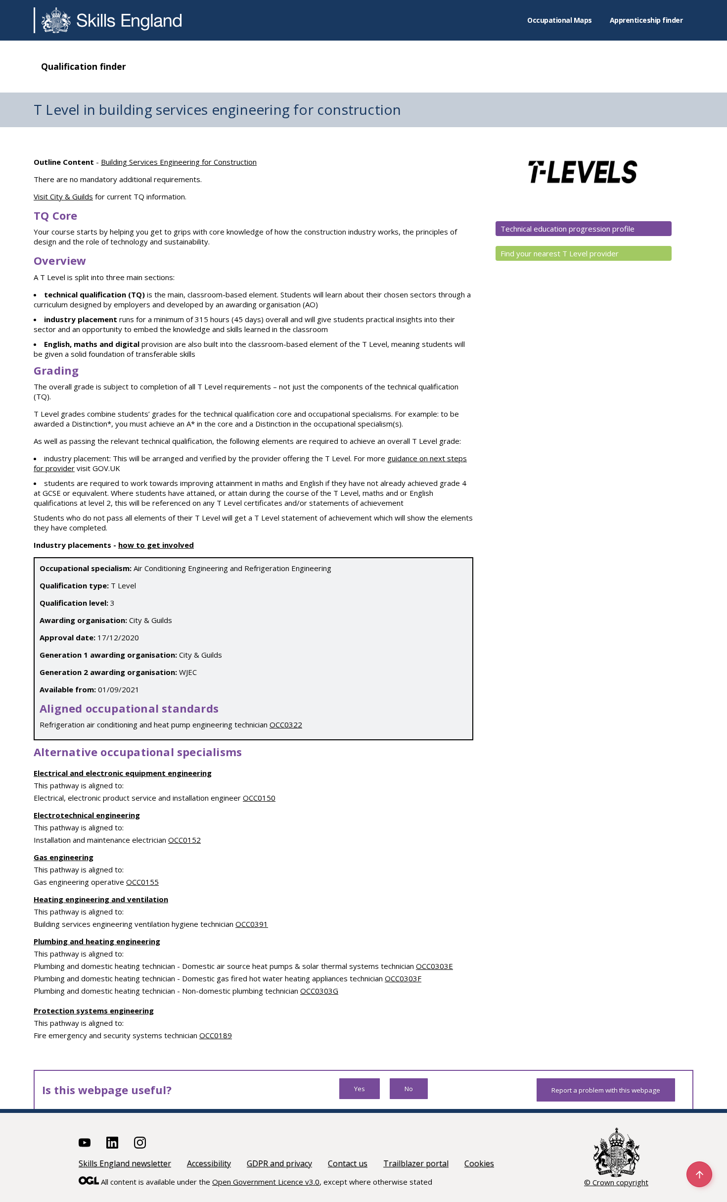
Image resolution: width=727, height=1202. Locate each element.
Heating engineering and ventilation (101, 899)
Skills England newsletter (125, 1163)
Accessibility (209, 1163)
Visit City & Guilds (63, 196)
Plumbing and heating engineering (97, 941)
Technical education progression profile (567, 229)
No (409, 1088)
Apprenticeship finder (646, 20)
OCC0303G (319, 991)
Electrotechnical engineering (87, 815)
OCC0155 (142, 882)
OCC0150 (259, 798)
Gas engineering (63, 857)
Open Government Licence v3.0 (265, 1182)
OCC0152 (184, 840)
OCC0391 (251, 924)
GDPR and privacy (279, 1163)
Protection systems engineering (94, 1010)
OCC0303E (434, 966)
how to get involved (156, 545)
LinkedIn (112, 1143)
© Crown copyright (616, 1182)
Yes (359, 1088)
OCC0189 (215, 1035)
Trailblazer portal (416, 1163)
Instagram (140, 1143)
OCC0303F (403, 978)
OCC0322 (286, 724)
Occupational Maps (559, 20)
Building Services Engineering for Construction (179, 162)
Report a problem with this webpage (605, 1090)
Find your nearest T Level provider (559, 253)
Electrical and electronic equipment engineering (123, 773)
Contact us (347, 1163)
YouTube (84, 1143)
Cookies (479, 1163)
